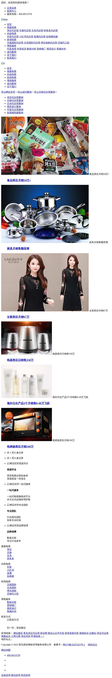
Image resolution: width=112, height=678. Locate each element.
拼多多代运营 (51, 30)
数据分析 (31, 49)
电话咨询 (25, 675)
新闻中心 (11, 11)
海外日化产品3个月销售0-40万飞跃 (28, 403)
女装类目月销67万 (18, 316)
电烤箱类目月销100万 (20, 446)
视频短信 (84, 633)
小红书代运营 (26, 36)
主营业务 (11, 8)
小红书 (10, 570)
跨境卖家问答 (72, 633)
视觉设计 (51, 49)
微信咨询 (15, 675)
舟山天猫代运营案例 (44, 92)
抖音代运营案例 (15, 109)
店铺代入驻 (63, 42)
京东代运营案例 (15, 103)
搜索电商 (11, 27)
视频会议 (5, 636)
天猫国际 (11, 584)
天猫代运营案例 (15, 100)
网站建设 (18, 633)
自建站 (92, 633)
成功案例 (11, 52)
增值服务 (11, 46)
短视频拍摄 (52, 36)
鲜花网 (43, 633)
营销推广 (41, 49)
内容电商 (11, 33)
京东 (9, 555)
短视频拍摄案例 (15, 112)
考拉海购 (11, 590)
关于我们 (11, 55)
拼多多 (10, 558)
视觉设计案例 (14, 106)
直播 (9, 573)
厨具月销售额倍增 (18, 248)
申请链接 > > (37, 636)
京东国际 (11, 587)
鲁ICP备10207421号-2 (74, 644)
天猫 (9, 552)
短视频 (10, 576)
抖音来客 (11, 49)
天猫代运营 (25, 30)
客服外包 (61, 49)
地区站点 (92, 644)
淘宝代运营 (13, 30)
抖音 (9, 567)
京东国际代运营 (32, 42)
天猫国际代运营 (15, 42)
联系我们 (11, 58)
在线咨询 (5, 675)
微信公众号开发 (56, 633)
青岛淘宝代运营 (31, 633)
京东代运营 (37, 30)
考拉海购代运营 (49, 42)
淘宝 (9, 549)
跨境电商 (11, 39)
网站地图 (5, 650)
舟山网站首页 (8, 92)
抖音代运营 (13, 36)
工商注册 (15, 636)
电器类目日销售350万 (20, 360)
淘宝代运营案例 (15, 97)
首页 (9, 24)
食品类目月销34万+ (19, 180)
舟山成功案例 (25, 92)
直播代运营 (40, 36)
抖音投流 (21, 49)
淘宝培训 (25, 636)
